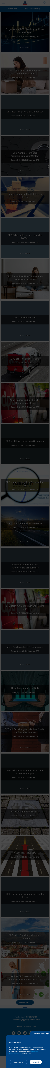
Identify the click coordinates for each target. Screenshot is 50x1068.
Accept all (36, 1062)
